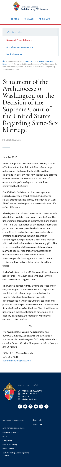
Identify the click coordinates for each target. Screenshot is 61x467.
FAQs (5, 436)
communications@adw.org (17, 360)
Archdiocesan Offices (13, 420)
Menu (16, 19)
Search (30, 19)
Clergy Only (7, 440)
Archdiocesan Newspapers (19, 47)
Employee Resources (11, 432)
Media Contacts (14, 54)
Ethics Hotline (8, 449)
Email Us (25, 396)
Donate (46, 19)
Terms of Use (37, 424)
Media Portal (14, 32)
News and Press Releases (19, 40)
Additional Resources (14, 428)
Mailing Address (29, 399)
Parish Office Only (10, 444)
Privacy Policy (37, 420)
